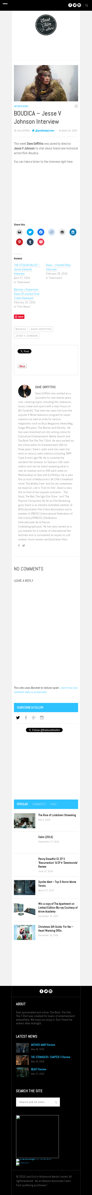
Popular (22, 804)
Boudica (21, 329)
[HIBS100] (22, 1162)
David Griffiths (41, 329)
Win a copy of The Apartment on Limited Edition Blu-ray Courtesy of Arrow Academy (58, 907)
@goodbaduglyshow (44, 130)
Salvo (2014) (45, 837)
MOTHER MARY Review (43, 1045)
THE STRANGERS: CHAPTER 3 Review (50, 1057)
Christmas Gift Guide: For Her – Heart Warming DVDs (55, 928)
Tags (53, 804)
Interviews (21, 106)
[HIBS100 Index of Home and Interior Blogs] (33, 1159)
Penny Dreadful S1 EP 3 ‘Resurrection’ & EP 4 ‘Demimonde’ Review (58, 862)
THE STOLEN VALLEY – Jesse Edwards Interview (27, 269)
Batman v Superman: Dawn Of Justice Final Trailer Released (26, 293)
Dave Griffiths (23, 130)
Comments (39, 804)
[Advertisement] (46, 766)
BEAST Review (38, 1069)
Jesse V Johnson (27, 335)
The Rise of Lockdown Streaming (57, 815)
